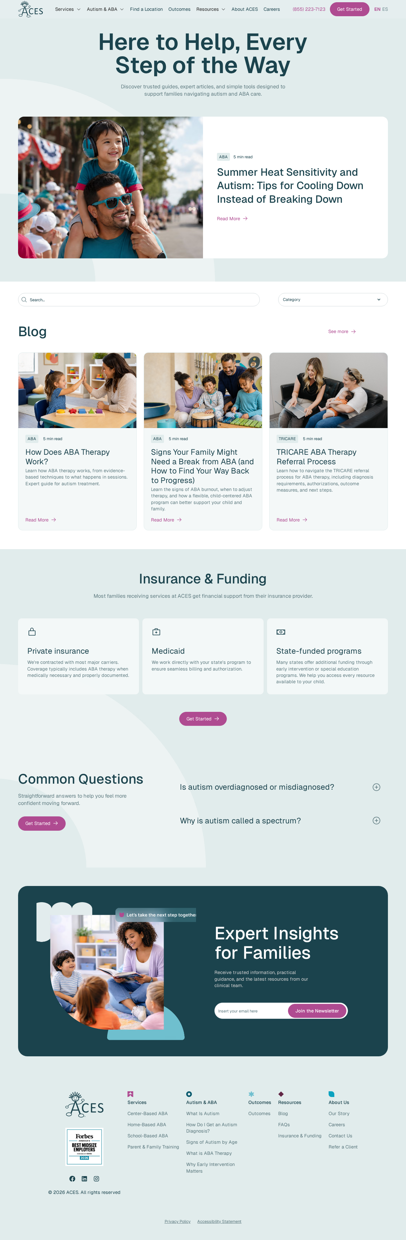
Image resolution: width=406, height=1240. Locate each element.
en (377, 9)
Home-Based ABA (147, 1124)
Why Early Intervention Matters (210, 1167)
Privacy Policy (178, 1221)
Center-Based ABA (148, 1113)
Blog (283, 1113)
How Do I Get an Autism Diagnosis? (211, 1127)
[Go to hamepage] (30, 9)
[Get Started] (349, 9)
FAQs (284, 1124)
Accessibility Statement (219, 1221)
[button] (68, 9)
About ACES (245, 9)
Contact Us (340, 1136)
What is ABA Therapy (209, 1153)
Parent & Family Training (153, 1147)
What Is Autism (202, 1113)
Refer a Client (343, 1147)
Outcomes (179, 9)
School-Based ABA (148, 1136)
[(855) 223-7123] (309, 9)
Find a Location (146, 9)
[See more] (342, 331)
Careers (272, 9)
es (385, 9)
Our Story (339, 1113)
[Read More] (232, 218)
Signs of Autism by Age (211, 1142)
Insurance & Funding (300, 1136)
